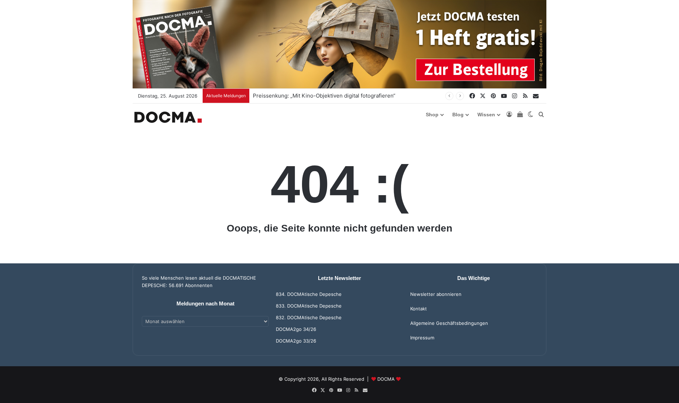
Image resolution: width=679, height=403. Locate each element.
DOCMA (386, 379)
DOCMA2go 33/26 (296, 341)
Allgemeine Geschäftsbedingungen (449, 323)
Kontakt (418, 308)
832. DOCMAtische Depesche (309, 317)
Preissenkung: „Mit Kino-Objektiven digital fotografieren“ (324, 95)
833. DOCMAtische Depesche (309, 306)
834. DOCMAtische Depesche (309, 294)
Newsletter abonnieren (436, 294)
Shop (432, 114)
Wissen (486, 114)
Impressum (422, 337)
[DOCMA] (168, 117)
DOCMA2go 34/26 (296, 329)
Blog (458, 114)
